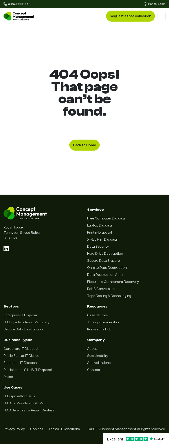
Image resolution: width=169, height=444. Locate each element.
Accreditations (99, 363)
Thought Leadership (103, 322)
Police (8, 377)
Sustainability (97, 356)
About (92, 349)
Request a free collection (130, 16)
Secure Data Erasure (103, 261)
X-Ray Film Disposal (102, 239)
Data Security (98, 247)
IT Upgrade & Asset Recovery (27, 322)
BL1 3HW (10, 238)
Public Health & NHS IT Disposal (28, 370)
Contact (93, 370)
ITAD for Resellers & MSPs (23, 403)
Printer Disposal (99, 232)
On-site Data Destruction (107, 268)
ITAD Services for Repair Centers (29, 410)
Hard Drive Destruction (105, 254)
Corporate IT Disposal (21, 349)
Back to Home (84, 145)
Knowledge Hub (99, 329)
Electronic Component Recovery (113, 282)
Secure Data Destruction (23, 329)
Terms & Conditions (64, 429)
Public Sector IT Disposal (23, 356)
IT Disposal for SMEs (19, 396)
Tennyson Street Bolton (22, 233)
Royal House (13, 227)
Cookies (36, 429)
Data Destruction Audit (105, 275)
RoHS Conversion (101, 289)
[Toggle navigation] (161, 16)
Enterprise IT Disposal (21, 315)
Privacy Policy (14, 429)
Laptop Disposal (99, 225)
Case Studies (97, 315)
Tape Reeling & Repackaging (109, 296)
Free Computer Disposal (106, 218)
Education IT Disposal (20, 363)
